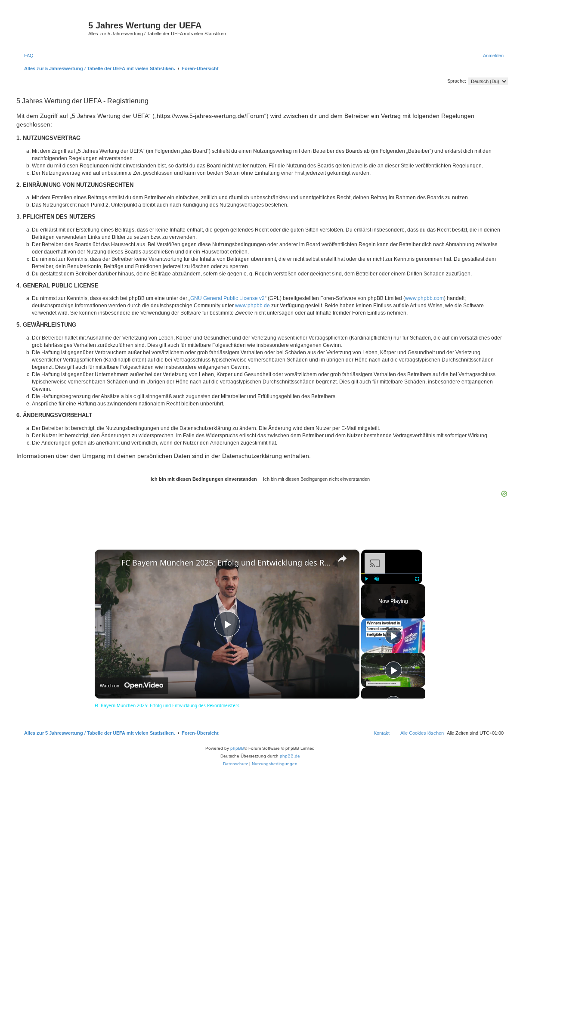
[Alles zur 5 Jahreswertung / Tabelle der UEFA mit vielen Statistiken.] (51, 28)
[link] (108, 563)
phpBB (237, 748)
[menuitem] (25, 55)
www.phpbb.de (252, 306)
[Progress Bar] (391, 573)
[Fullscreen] (417, 579)
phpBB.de (290, 756)
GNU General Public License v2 (227, 298)
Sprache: (456, 80)
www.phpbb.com (424, 298)
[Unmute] (376, 579)
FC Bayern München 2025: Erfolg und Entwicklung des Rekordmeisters (225, 562)
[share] (342, 558)
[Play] (366, 579)
